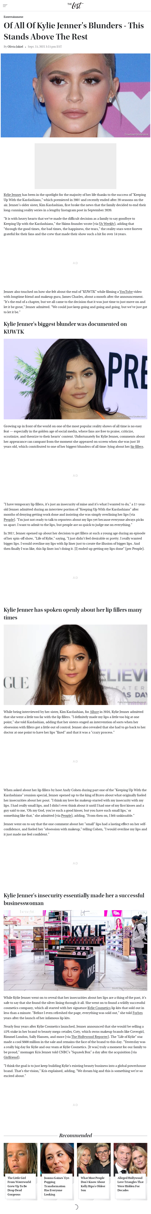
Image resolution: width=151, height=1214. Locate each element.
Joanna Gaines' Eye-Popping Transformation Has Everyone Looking (57, 1186)
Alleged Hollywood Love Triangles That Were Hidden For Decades (130, 1184)
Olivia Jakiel (15, 46)
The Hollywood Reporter (89, 1037)
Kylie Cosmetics (99, 1008)
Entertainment (13, 16)
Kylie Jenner (12, 195)
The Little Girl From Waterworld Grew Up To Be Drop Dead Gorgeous (19, 1186)
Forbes (138, 1013)
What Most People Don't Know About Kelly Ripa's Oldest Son (93, 1184)
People (9, 520)
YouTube (126, 292)
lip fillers (137, 447)
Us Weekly (106, 224)
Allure (94, 712)
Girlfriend (11, 1057)
